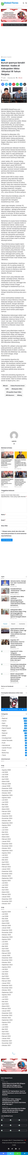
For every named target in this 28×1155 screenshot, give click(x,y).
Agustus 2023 (6, 853)
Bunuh (6, 385)
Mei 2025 (5, 804)
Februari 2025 (6, 811)
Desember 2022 (7, 871)
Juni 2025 (5, 802)
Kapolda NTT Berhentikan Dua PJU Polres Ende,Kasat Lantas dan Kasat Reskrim (17, 643)
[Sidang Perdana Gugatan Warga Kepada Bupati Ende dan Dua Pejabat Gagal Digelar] (21, 474)
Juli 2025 (5, 800)
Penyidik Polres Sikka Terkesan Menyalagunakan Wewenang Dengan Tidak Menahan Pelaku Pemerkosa (17, 601)
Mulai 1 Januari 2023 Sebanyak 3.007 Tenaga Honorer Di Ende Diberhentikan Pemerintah (18, 677)
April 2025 (5, 807)
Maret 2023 (5, 864)
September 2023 (7, 850)
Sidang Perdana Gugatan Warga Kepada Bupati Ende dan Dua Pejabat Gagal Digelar (20, 482)
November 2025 (7, 790)
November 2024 (7, 818)
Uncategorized (6, 738)
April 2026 (5, 779)
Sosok (4, 750)
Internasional (6, 745)
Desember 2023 (7, 843)
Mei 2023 (5, 860)
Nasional (4, 733)
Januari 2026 (6, 786)
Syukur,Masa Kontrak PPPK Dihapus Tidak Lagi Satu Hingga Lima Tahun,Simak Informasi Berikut (18, 632)
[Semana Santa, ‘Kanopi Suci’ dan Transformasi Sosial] (5, 583)
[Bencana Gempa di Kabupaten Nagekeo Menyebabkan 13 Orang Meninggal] (5, 1121)
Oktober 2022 (6, 876)
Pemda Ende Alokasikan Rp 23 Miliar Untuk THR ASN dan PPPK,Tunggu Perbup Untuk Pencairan (18, 667)
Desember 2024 (7, 816)
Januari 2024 (6, 841)
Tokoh (4, 755)
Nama (3, 514)
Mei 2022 (5, 887)
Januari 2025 (6, 813)
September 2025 (7, 795)
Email (3, 520)
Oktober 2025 (6, 793)
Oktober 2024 (6, 820)
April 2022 (5, 890)
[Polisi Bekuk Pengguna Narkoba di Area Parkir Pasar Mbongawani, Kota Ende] (7, 474)
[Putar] (3, 709)
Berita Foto (5, 752)
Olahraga (5, 725)
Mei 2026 (5, 777)
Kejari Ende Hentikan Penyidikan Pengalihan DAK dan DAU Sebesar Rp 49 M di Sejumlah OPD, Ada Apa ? (20, 463)
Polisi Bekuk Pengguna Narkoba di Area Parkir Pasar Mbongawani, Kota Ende (7, 482)
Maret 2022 (5, 892)
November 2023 (7, 846)
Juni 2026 (5, 774)
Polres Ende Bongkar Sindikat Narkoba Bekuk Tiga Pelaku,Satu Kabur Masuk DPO (6, 462)
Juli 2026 (5, 772)
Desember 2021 (7, 899)
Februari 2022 (6, 894)
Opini (3, 723)
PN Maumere (10, 395)
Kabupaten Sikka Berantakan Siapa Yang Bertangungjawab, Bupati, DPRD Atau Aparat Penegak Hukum (18, 613)
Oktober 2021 (6, 903)
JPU (7, 389)
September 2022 (7, 878)
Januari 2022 (6, 896)
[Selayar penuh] (25, 709)
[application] (14, 703)
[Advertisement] (14, 40)
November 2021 (7, 901)
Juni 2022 (5, 885)
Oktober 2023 (6, 848)
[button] (14, 704)
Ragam (4, 730)
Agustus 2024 (6, 825)
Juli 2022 (5, 883)
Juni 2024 (5, 830)
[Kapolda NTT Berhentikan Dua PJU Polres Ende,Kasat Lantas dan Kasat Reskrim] (5, 642)
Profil (3, 743)
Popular (5, 624)
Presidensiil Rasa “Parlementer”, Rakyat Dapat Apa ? (17, 590)
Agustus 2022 (6, 880)
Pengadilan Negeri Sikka (14, 392)
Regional (4, 718)
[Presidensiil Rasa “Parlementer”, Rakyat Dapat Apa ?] (5, 591)
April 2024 (5, 834)
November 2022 (7, 873)
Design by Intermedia (7, 1142)
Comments (22, 624)
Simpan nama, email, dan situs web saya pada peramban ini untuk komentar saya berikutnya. (14, 533)
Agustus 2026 (6, 770)
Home (4, 57)
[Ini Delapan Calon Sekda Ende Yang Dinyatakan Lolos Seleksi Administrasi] (23, 1132)
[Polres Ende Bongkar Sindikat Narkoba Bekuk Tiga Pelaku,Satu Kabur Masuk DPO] (7, 455)
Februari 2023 (6, 866)
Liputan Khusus (6, 748)
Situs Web (4, 525)
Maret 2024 (5, 837)
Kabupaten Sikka (17, 389)
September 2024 (7, 823)
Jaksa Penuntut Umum (18, 385)
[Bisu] (22, 709)
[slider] (13, 709)
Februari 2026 (6, 784)
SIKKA (4, 735)
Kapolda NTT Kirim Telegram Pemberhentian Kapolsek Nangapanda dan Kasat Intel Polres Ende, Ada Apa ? (18, 655)
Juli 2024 (5, 827)
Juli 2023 (5, 855)
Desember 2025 (7, 788)
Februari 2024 (6, 839)
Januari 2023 (6, 869)
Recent (13, 624)
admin (4, 77)
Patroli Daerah (6, 728)
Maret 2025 (5, 809)
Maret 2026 (5, 781)
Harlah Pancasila (7, 740)
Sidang (20, 395)
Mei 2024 (5, 832)
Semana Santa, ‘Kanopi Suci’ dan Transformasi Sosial (18, 582)
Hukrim (9, 57)
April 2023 (5, 862)
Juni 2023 (5, 857)
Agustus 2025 (6, 797)
